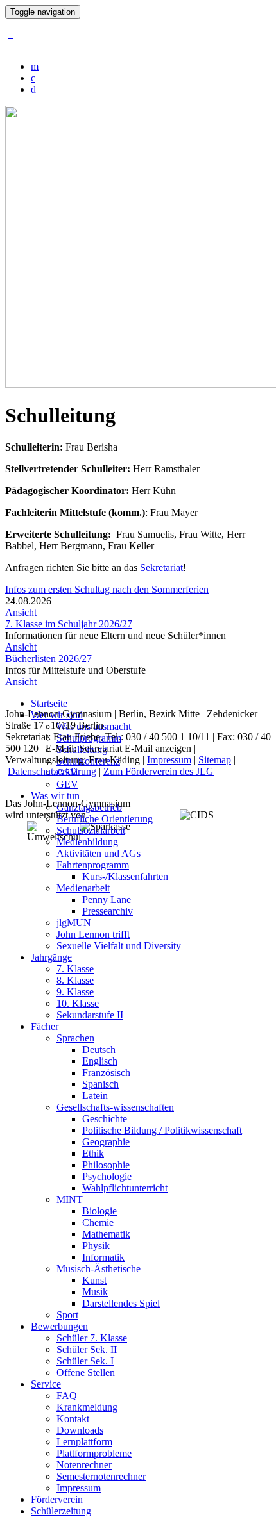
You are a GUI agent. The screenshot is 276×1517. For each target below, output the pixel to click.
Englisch (99, 1061)
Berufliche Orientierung (104, 818)
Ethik (93, 1153)
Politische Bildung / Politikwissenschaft (162, 1130)
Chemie (98, 1222)
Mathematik (106, 1234)
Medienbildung (87, 841)
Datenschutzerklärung (52, 771)
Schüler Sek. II (86, 1349)
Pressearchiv (107, 911)
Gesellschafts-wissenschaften (115, 1107)
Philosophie (106, 1164)
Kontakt (72, 1418)
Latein (95, 1095)
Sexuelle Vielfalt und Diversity (118, 945)
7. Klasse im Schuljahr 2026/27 (68, 623)
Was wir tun (55, 795)
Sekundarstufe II (89, 1014)
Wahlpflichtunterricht (125, 1187)
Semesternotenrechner (101, 1476)
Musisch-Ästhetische (98, 1268)
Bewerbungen (59, 1326)
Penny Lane (106, 899)
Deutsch (99, 1049)
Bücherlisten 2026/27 (48, 658)
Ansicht (21, 612)
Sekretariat (161, 567)
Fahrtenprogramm (92, 864)
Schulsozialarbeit (90, 830)
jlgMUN (73, 922)
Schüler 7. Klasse (91, 1337)
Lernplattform (84, 1441)
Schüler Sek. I (85, 1360)
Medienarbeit (83, 888)
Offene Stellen (85, 1372)
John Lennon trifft (93, 934)
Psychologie (107, 1176)
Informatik (103, 1257)
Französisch (106, 1072)
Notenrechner (84, 1464)
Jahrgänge (51, 957)
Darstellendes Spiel (121, 1303)
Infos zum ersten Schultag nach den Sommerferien (107, 589)
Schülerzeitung (61, 1510)
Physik (96, 1245)
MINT (69, 1199)
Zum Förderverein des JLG (158, 771)
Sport (67, 1314)
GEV (67, 784)
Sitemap (214, 759)
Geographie (106, 1141)
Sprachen (75, 1037)
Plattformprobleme (94, 1453)
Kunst (94, 1280)
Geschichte (104, 1118)
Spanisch (100, 1084)
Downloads (79, 1430)
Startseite (49, 703)
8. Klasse (75, 980)
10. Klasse (77, 1003)
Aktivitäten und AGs (98, 853)
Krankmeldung (86, 1407)
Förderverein (57, 1499)
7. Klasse (75, 968)
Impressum (78, 1487)
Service (46, 1384)
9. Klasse (75, 991)
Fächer (44, 1026)
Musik (95, 1291)
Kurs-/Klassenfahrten (125, 876)
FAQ (66, 1395)
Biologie (99, 1211)
